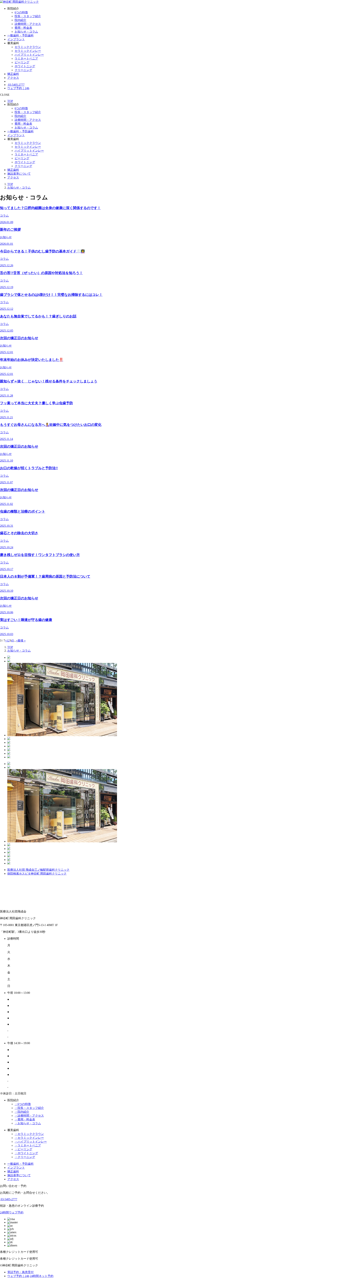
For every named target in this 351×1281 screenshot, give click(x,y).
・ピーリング (23, 1149)
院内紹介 (20, 20)
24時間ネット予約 (41, 1276)
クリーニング (23, 70)
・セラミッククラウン (29, 1133)
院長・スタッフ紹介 (28, 16)
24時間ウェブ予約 (11, 1212)
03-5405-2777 (15, 84)
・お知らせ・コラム (28, 1123)
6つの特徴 (21, 12)
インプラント (16, 39)
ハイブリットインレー (29, 54)
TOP (10, 101)
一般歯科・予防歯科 (20, 35)
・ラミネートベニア (28, 1145)
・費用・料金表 (25, 1119)
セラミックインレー (28, 50)
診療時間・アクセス (28, 23)
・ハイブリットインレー (31, 1141)
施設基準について (19, 173)
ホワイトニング (25, 66)
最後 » (22, 640)
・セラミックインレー (29, 1137)
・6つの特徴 (23, 1104)
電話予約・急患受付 (20, 1272)
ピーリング (22, 62)
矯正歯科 (13, 73)
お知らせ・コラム (26, 31)
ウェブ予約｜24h (18, 88)
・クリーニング (25, 1157)
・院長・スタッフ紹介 (29, 1107)
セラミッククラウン (28, 47)
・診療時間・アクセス (29, 1115)
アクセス (13, 77)
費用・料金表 (23, 27)
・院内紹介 (22, 1111)
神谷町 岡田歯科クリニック (37, 873)
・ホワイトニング (26, 1153)
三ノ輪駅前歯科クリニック (38, 869)
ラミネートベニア (26, 58)
